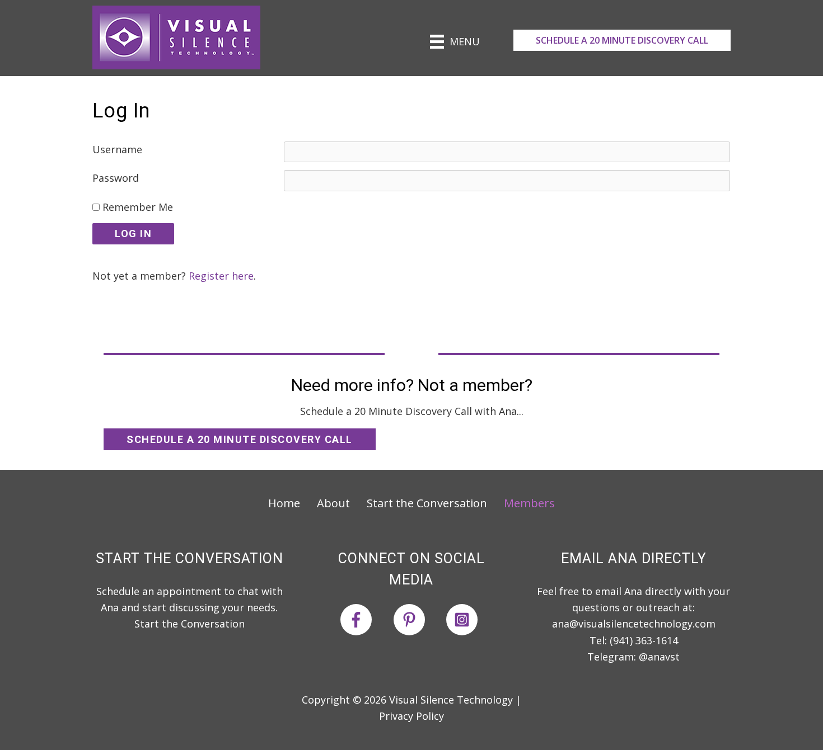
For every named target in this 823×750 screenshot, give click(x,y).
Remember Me (136, 207)
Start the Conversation (189, 623)
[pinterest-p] (418, 619)
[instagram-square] (464, 619)
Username (117, 149)
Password (115, 178)
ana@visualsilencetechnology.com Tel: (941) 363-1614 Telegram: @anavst (634, 640)
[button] (622, 40)
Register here (221, 275)
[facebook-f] (365, 619)
